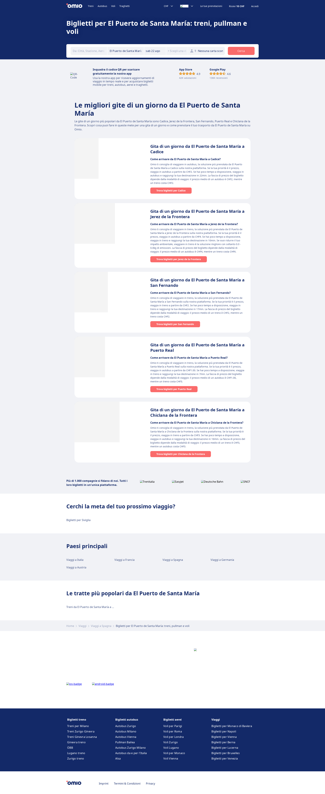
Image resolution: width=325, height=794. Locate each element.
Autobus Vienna (125, 737)
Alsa (118, 758)
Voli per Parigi (172, 726)
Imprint (104, 783)
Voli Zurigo (170, 742)
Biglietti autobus (126, 719)
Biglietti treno (76, 719)
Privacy (150, 783)
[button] (155, 51)
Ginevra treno (76, 742)
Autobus (102, 6)
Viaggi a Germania (222, 560)
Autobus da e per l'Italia (131, 753)
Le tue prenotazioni (211, 6)
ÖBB (70, 748)
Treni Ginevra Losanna (82, 737)
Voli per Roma (172, 731)
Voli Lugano (171, 748)
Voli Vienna (170, 758)
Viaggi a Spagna (172, 560)
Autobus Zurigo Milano (130, 748)
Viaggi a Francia (124, 560)
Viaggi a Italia (74, 560)
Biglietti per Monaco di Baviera (231, 726)
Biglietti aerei (172, 719)
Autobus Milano (125, 731)
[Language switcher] (186, 6)
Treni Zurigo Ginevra (80, 731)
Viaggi (82, 626)
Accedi (255, 6)
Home (70, 626)
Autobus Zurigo (125, 726)
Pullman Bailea (125, 742)
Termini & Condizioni (127, 783)
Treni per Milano (78, 726)
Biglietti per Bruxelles (225, 753)
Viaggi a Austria (76, 567)
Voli (113, 6)
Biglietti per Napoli (223, 731)
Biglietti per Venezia (224, 758)
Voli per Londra (173, 737)
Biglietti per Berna (223, 742)
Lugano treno (76, 753)
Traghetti (124, 6)
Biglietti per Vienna (224, 737)
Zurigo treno (75, 758)
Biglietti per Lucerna (224, 748)
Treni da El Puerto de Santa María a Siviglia (93, 607)
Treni (91, 6)
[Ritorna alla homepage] (77, 6)
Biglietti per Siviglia (78, 520)
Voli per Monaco (174, 753)
